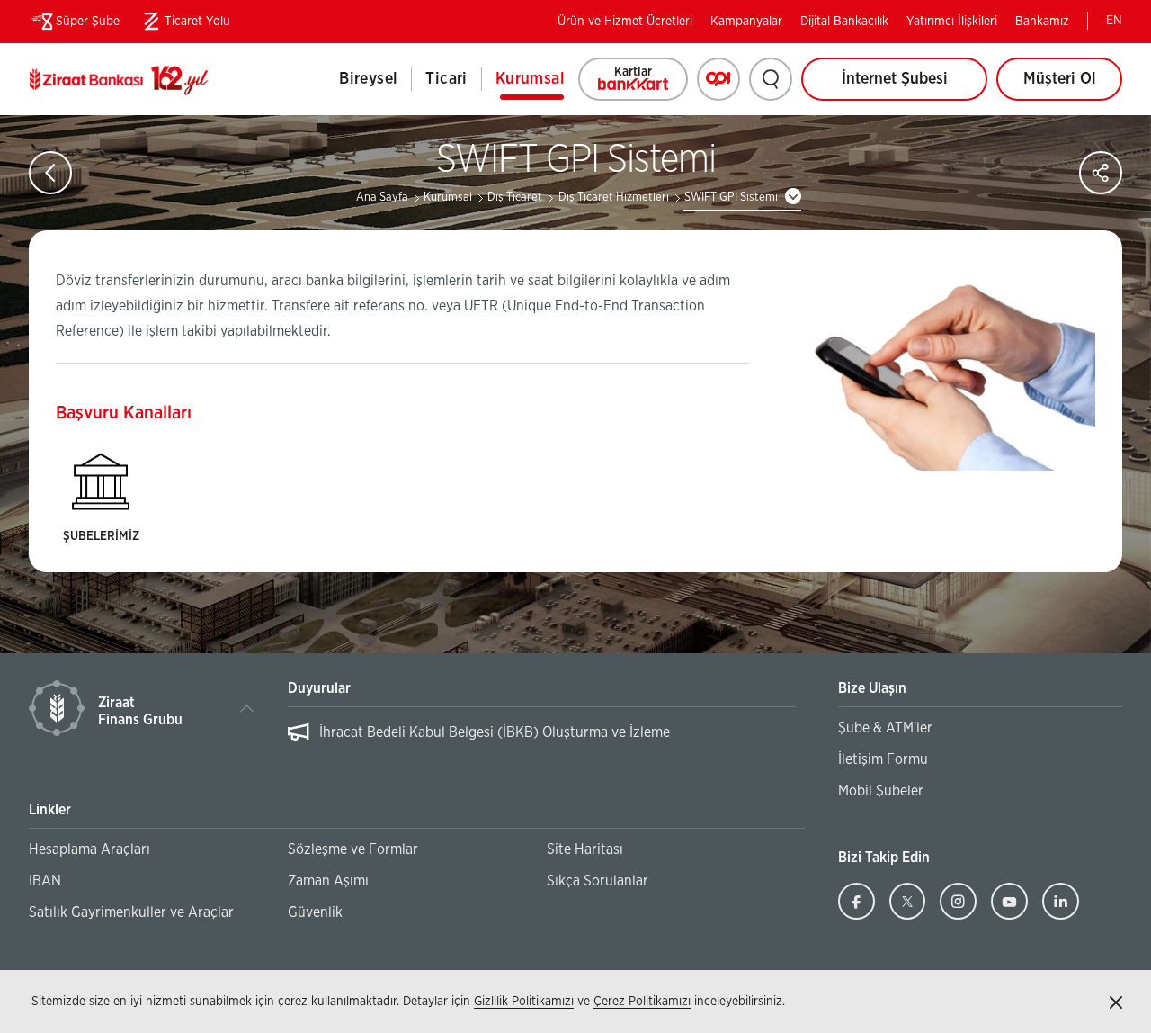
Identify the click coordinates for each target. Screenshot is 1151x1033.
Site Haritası (585, 849)
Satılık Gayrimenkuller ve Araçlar (131, 912)
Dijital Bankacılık (844, 21)
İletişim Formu (883, 759)
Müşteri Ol (1072, 86)
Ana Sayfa (382, 197)
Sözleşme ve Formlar (353, 849)
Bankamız (1042, 21)
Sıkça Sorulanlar (597, 881)
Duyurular (319, 688)
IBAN (45, 881)
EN (1114, 20)
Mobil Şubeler (880, 791)
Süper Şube (88, 21)
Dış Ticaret (514, 197)
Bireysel (368, 79)
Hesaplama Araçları (89, 849)
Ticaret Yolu (184, 25)
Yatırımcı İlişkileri (951, 21)
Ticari (446, 79)
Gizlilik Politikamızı (524, 1001)
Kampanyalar (746, 21)
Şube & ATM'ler (885, 728)
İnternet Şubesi (895, 79)
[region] (542, 741)
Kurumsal (530, 79)
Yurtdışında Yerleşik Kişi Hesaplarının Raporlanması (481, 732)
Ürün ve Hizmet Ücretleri (625, 21)
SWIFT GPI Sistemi (731, 197)
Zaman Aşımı (328, 881)
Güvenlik (315, 912)
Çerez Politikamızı (642, 1001)
